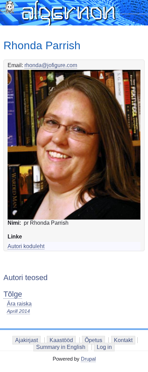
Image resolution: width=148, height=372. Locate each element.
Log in (104, 347)
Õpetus (93, 340)
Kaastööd (61, 340)
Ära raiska (19, 304)
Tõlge (12, 294)
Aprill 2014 (18, 311)
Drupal (88, 359)
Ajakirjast (26, 340)
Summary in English (60, 347)
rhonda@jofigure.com (50, 65)
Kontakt (123, 340)
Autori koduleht (26, 246)
